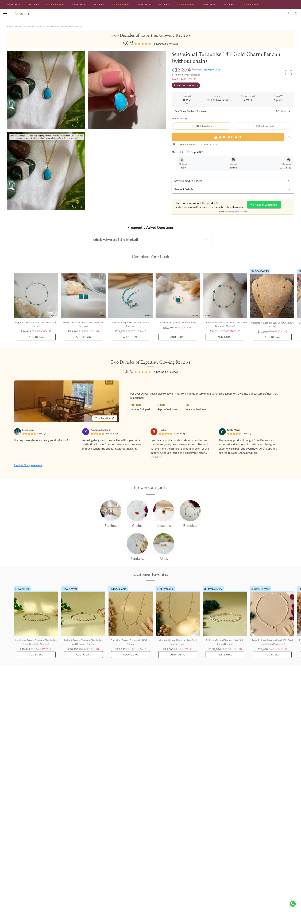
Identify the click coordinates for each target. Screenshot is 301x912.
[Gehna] (82, 13)
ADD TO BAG (36, 336)
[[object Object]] (290, 137)
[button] (233, 181)
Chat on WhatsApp (266, 204)
